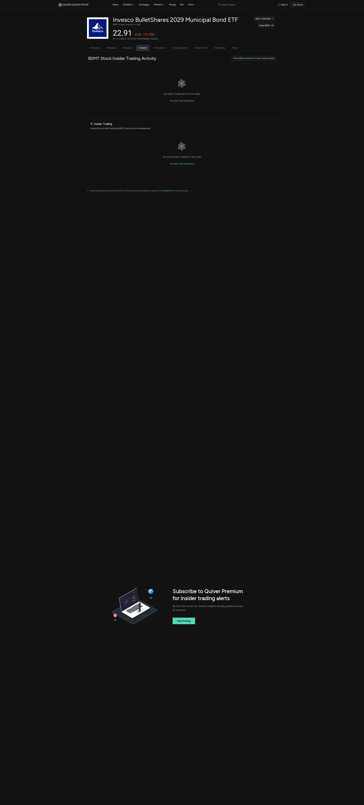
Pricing (172, 4)
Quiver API (167, 191)
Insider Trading (103, 124)
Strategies (144, 4)
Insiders (143, 47)
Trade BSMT (264, 25)
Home (115, 4)
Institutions (159, 47)
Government (200, 47)
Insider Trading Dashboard (183, 101)
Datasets (127, 4)
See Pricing (184, 620)
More (190, 4)
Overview (94, 47)
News (235, 47)
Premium (158, 4)
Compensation (180, 47)
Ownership (219, 47)
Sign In (284, 4)
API (182, 4)
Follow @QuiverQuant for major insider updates (253, 58)
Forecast (127, 47)
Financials (111, 47)
